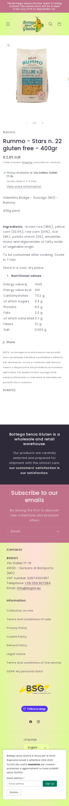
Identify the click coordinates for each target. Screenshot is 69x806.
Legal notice (16, 654)
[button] (8, 24)
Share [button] (10, 342)
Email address (16, 778)
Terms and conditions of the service (34, 663)
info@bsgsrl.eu (29, 588)
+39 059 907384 (37, 583)
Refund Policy (17, 645)
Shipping (27, 162)
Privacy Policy (17, 628)
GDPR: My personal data (25, 671)
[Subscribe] (57, 531)
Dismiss (14, 792)
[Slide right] (42, 123)
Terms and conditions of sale (29, 619)
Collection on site (20, 611)
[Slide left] (26, 123)
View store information (24, 186)
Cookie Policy (17, 637)
